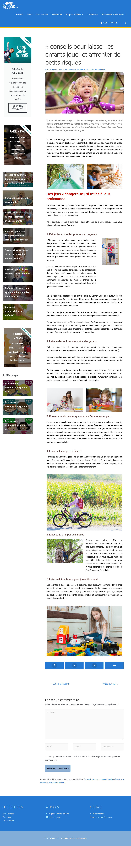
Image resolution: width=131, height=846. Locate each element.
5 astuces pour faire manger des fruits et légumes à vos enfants (16, 236)
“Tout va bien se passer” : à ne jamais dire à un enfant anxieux (17, 254)
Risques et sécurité (85, 69)
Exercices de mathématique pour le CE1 (16, 406)
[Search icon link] (125, 23)
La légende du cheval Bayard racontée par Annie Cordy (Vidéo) (15, 179)
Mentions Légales (53, 817)
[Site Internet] (112, 747)
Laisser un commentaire (55, 69)
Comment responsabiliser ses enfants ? (14, 311)
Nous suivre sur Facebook (101, 817)
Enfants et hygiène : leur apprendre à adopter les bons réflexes (17, 292)
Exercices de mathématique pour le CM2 (16, 425)
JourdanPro (80, 838)
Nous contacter (96, 814)
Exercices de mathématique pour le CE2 (16, 388)
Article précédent (60, 684)
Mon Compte (8, 814)
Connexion (7, 817)
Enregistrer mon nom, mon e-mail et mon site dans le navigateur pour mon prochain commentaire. (82, 758)
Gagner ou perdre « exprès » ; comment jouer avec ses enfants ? (17, 217)
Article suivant (110, 684)
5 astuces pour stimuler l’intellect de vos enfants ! (17, 273)
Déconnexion (8, 820)
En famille (71, 69)
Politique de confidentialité (57, 814)
